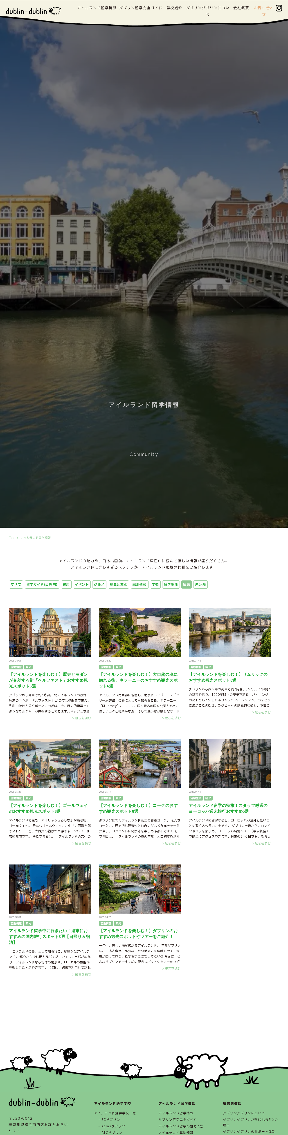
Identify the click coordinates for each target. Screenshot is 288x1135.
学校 (155, 584)
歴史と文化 (118, 584)
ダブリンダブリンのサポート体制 (249, 1131)
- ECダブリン (109, 1119)
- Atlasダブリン (111, 1126)
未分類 (200, 584)
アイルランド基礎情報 (176, 1132)
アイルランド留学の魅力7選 (180, 1126)
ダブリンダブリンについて (244, 1113)
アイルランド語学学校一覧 (115, 1113)
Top (11, 538)
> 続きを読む (50, 689)
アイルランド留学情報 (97, 7)
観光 (186, 584)
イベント (82, 584)
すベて (16, 584)
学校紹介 (174, 7)
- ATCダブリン (110, 1132)
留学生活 (171, 584)
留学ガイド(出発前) (42, 584)
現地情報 (139, 584)
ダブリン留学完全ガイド (141, 7)
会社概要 (241, 7)
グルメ (99, 584)
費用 (66, 584)
